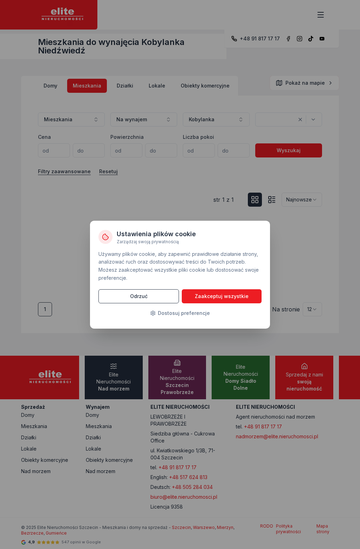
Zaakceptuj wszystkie (222, 296)
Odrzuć (139, 296)
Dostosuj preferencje (184, 313)
